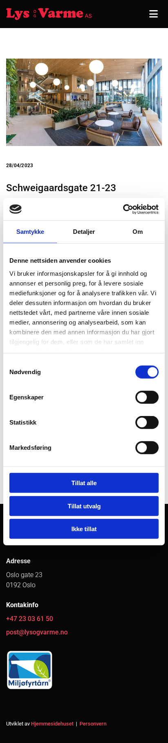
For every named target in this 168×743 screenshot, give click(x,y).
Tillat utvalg (84, 505)
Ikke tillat (84, 528)
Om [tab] (138, 231)
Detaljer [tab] (84, 231)
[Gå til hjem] (49, 14)
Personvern (93, 724)
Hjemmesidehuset (52, 724)
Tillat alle (84, 482)
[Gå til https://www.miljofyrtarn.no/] (84, 670)
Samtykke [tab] (30, 231)
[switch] (147, 397)
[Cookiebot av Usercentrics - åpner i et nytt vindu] (123, 209)
